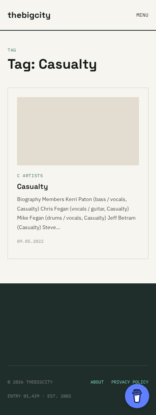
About (97, 382)
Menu (142, 15)
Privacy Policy (129, 382)
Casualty (32, 186)
